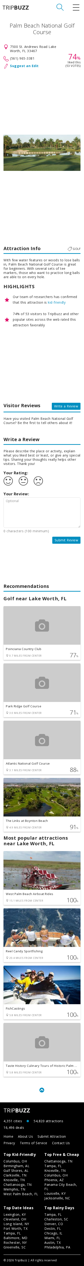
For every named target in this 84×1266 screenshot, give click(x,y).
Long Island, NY (16, 1224)
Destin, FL (52, 1228)
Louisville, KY (55, 1193)
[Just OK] (23, 481)
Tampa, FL (53, 1166)
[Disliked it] (38, 481)
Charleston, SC (56, 1219)
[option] (42, 153)
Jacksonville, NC (57, 1198)
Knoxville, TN (14, 1180)
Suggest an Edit (24, 66)
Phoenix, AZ (54, 1180)
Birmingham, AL (16, 1166)
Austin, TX (52, 1242)
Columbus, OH (15, 1161)
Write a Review (66, 406)
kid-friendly (57, 302)
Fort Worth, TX (16, 1228)
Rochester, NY (15, 1242)
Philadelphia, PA (57, 1247)
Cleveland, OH (15, 1219)
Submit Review (66, 540)
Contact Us (61, 1143)
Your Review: (16, 494)
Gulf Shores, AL (16, 1170)
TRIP (15, 7)
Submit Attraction (52, 1136)
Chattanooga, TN (18, 1184)
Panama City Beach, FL (60, 1186)
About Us (25, 1136)
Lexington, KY (15, 1214)
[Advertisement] (42, 101)
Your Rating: (16, 473)
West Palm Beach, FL (21, 1194)
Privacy (9, 1143)
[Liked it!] (8, 481)
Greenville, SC (15, 1247)
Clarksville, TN (15, 1175)
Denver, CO (53, 1224)
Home (8, 1136)
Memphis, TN (14, 1189)
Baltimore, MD (16, 1238)
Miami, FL (52, 1238)
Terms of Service (33, 1143)
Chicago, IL (53, 1233)
